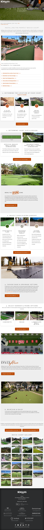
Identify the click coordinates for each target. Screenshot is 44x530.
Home (2, 23)
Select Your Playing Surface (8, 78)
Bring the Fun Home (10, 205)
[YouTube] (18, 525)
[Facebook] (15, 525)
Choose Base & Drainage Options (9, 80)
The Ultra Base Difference (11, 295)
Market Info (19, 501)
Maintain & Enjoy (6, 85)
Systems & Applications (7, 23)
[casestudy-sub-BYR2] (27, 474)
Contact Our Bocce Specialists (30, 430)
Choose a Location (21, 124)
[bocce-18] (38, 465)
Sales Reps (25, 501)
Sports (13, 23)
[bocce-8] (6, 465)
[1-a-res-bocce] (27, 482)
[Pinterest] (26, 525)
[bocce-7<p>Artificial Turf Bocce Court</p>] (38, 457)
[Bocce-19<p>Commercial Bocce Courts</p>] (6, 474)
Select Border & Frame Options (9, 83)
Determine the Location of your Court (10, 73)
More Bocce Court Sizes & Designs (21, 159)
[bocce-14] (17, 449)
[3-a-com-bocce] (17, 482)
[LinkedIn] (23, 525)
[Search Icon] (22, 1)
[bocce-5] (17, 457)
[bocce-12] (38, 441)
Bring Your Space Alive (7, 373)
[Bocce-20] (17, 474)
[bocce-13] (6, 449)
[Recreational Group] (22, 504)
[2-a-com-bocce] (6, 482)
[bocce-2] (27, 449)
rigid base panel (10, 291)
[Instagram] (28, 525)
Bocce (16, 23)
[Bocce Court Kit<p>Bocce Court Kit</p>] (27, 457)
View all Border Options (21, 329)
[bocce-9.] (17, 465)
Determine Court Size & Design (9, 75)
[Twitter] (20, 525)
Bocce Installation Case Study (12, 430)
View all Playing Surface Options (21, 252)
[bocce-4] (6, 457)
